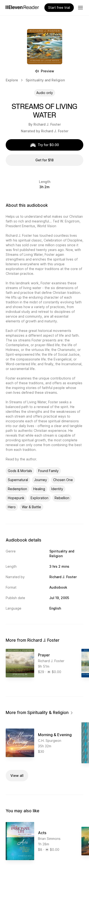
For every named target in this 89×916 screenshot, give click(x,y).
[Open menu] (80, 7)
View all (16, 775)
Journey (40, 480)
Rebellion (62, 498)
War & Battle (31, 507)
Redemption (17, 489)
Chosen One (63, 480)
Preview (47, 71)
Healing (39, 489)
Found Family (48, 471)
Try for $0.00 (48, 145)
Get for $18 (44, 160)
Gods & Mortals (20, 471)
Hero (12, 507)
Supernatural (18, 480)
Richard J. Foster (47, 124)
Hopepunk (16, 498)
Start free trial (59, 7)
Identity (57, 489)
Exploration (39, 498)
